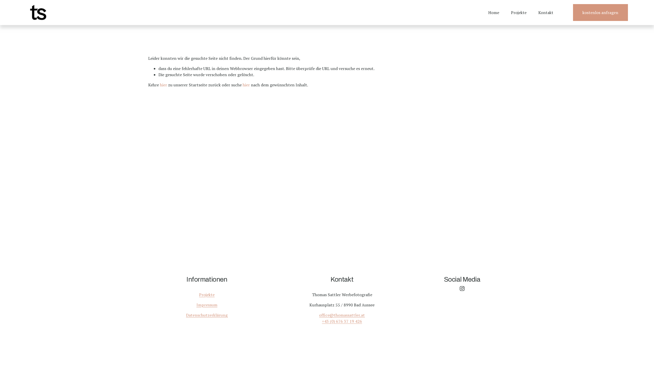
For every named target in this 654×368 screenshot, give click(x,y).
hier (163, 85)
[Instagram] (462, 288)
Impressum (206, 305)
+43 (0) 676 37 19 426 (342, 321)
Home (493, 12)
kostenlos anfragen (600, 12)
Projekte (519, 12)
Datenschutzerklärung (207, 315)
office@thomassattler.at (342, 315)
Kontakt (545, 12)
